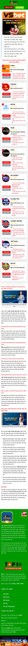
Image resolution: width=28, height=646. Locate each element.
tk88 (14, 632)
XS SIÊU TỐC (14, 199)
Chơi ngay (6, 74)
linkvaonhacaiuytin (7, 632)
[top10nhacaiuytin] (14, 2)
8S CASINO (14, 175)
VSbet (12, 66)
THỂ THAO (14, 241)
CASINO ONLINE (16, 221)
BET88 (12, 104)
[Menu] (2, 3)
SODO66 (13, 84)
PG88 (12, 128)
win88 (23, 630)
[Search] (26, 2)
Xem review (6, 77)
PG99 (12, 150)
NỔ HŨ (12, 263)
